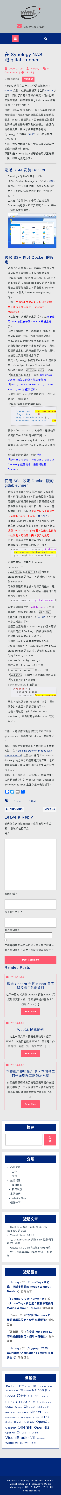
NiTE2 (45, 1417)
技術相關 (15, 1180)
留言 (8, 833)
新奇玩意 (17, 1189)
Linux (45, 1413)
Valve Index (11, 1390)
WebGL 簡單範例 (30, 1029)
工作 (14, 1171)
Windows (41, 1438)
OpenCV (29, 1422)
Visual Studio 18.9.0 (22, 1235)
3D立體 (42, 1390)
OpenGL (43, 1421)
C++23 (32, 1402)
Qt (18, 1432)
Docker (17, 801)
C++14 (44, 1396)
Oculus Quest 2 (46, 1386)
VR (33, 1438)
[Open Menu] (15, 38)
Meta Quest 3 (27, 1417)
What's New (19, 1198)
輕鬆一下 (15, 1202)
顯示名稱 (11, 893)
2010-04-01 (17, 1023)
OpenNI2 (41, 1427)
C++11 (33, 1396)
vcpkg (35, 1433)
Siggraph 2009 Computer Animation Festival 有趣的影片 (30, 1353)
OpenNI (25, 1427)
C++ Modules (44, 1402)
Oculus (9, 1422)
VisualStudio (17, 1437)
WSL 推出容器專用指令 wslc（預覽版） (29, 1254)
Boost (10, 1396)
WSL (27, 1443)
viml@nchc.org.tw (23, 25)
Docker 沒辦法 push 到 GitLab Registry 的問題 (27, 1229)
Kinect (35, 1412)
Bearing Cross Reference (27, 1298)
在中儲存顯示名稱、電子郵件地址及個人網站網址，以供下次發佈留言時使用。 (29, 947)
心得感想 (15, 1167)
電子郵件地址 (13, 911)
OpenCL (18, 1422)
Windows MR (28, 1390)
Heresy (35, 68)
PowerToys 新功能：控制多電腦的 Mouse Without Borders (29, 1287)
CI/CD (49, 90)
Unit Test (26, 1433)
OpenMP (10, 1427)
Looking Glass (12, 1417)
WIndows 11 (14, 1442)
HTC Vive (24, 1386)
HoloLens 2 (42, 1407)
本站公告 (15, 1193)
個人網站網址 (12, 930)
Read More (28, 1010)
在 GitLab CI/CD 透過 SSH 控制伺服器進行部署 (30, 1241)
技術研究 (28, 79)
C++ (21, 1395)
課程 (34, 1443)
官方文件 (43, 516)
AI (50, 1390)
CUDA (9, 1407)
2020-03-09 (16, 68)
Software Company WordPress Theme (29, 1480)
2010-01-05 (17, 1065)
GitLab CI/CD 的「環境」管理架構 (30, 1247)
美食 (14, 1176)
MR (34, 1386)
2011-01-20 (17, 977)
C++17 (9, 1402)
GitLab (9, 90)
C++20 (21, 1402)
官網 (31, 134)
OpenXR (10, 1433)
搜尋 (30, 1127)
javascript (22, 1412)
